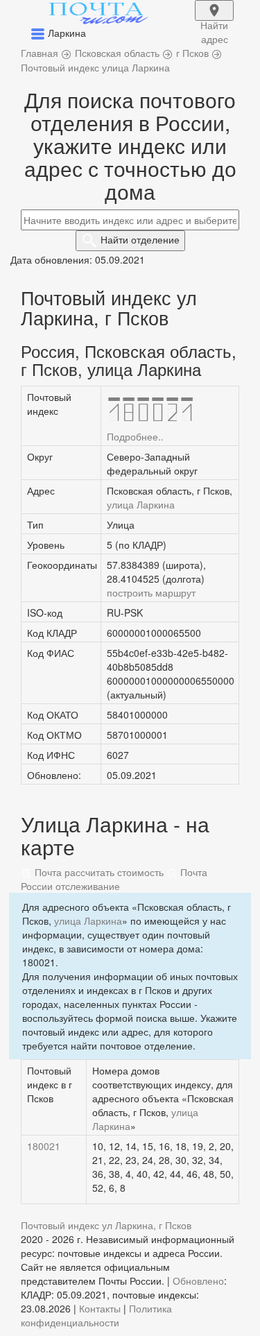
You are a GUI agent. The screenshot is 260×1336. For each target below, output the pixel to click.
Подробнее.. (135, 436)
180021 (43, 1146)
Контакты (100, 1308)
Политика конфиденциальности (96, 1315)
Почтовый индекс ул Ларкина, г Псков (106, 1225)
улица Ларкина (141, 504)
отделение (140, 239)
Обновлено (198, 1280)
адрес (214, 19)
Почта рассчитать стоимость (98, 872)
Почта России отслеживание (114, 879)
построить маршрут (151, 592)
